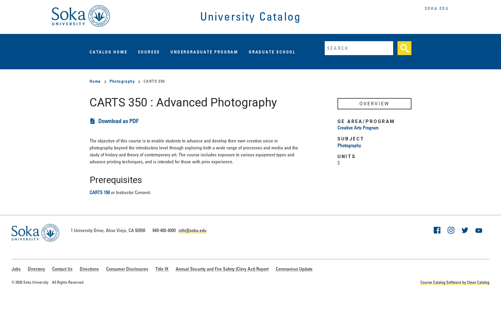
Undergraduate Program (204, 51)
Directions (89, 269)
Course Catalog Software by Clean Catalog (454, 282)
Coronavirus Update (294, 269)
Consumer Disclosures (127, 269)
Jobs (16, 269)
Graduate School (272, 51)
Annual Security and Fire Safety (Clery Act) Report (222, 269)
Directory (36, 269)
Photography (122, 81)
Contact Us (62, 269)
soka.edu (437, 8)
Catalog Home (109, 51)
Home (95, 81)
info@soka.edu (192, 230)
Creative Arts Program (358, 128)
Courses (149, 51)
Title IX (161, 269)
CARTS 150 (100, 192)
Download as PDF (118, 120)
